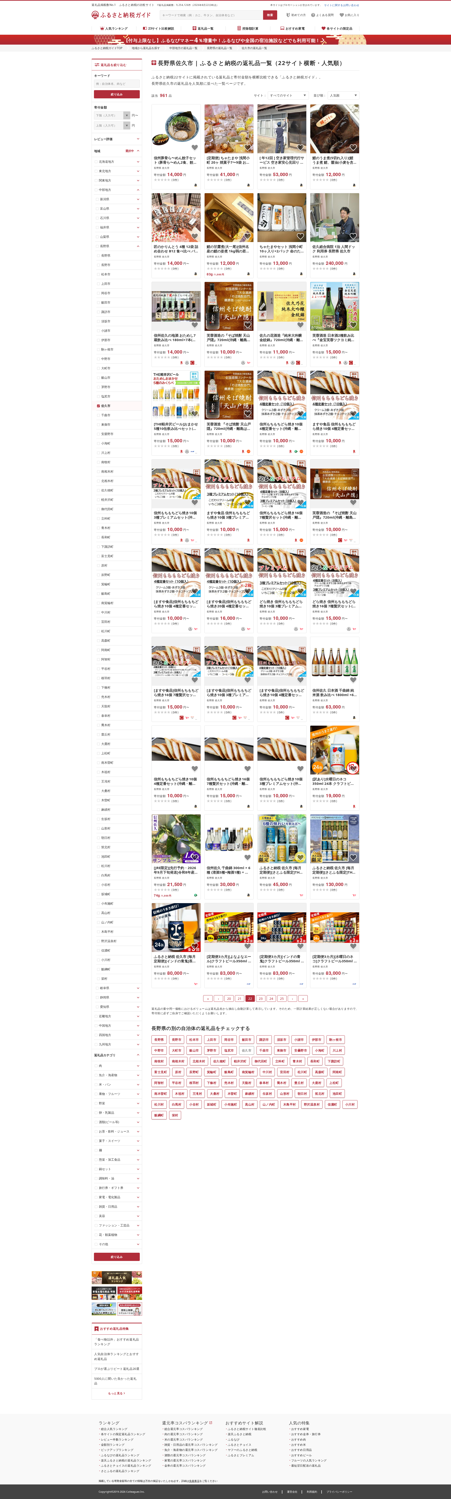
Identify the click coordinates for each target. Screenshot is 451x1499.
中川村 (267, 1072)
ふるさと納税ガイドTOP (107, 48)
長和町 (315, 1061)
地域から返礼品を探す (146, 48)
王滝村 (197, 1093)
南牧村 (159, 1061)
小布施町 (230, 1104)
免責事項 (194, 1481)
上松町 (334, 1083)
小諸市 (299, 1039)
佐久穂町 (219, 1061)
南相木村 (178, 1061)
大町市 (177, 1050)
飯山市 (194, 1050)
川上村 (337, 1050)
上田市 (212, 1039)
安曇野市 (300, 1050)
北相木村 (199, 1061)
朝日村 (302, 1093)
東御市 (282, 1050)
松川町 (302, 1072)
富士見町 (160, 1072)
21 (239, 998)
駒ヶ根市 (335, 1039)
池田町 (337, 1093)
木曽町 (232, 1093)
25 (282, 998)
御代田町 (261, 1061)
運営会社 (292, 1491)
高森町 (320, 1072)
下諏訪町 (334, 1061)
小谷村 (194, 1104)
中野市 (159, 1050)
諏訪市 (264, 1039)
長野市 (177, 1039)
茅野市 (212, 1050)
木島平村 (289, 1104)
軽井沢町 (240, 1061)
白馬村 (177, 1104)
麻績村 (250, 1093)
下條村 (212, 1083)
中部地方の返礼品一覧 (183, 48)
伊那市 (317, 1039)
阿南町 (337, 1072)
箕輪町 (212, 1072)
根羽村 (194, 1083)
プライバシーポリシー (339, 1491)
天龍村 (247, 1083)
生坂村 (267, 1093)
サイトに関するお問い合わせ (341, 5)
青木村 (297, 1061)
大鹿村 (317, 1083)
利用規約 (312, 1491)
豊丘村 (299, 1083)
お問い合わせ (270, 1491)
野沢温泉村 (312, 1104)
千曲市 (264, 1050)
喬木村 (282, 1083)
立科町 (280, 1061)
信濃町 (332, 1104)
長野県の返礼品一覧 (219, 48)
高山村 (250, 1104)
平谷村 (177, 1083)
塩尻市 (229, 1050)
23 (261, 998)
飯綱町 (159, 1115)
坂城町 (212, 1104)
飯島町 (229, 1072)
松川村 (159, 1104)
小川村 (350, 1104)
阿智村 (159, 1083)
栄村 (175, 1115)
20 (229, 998)
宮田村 (285, 1072)
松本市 (194, 1039)
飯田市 (247, 1039)
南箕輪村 (248, 1072)
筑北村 (320, 1093)
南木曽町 (160, 1093)
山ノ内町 (269, 1104)
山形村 (285, 1093)
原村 (178, 1072)
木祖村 (180, 1093)
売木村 (229, 1083)
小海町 (320, 1050)
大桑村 (215, 1093)
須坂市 (282, 1039)
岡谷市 (229, 1039)
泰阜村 (264, 1083)
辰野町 (194, 1072)
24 (271, 998)
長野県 (159, 1039)
